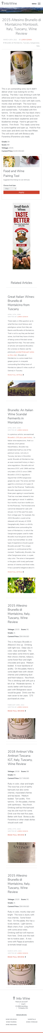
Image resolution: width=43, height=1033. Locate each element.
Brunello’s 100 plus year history (20, 437)
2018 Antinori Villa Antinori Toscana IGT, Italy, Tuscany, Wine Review (20, 758)
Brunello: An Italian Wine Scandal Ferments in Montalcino (20, 416)
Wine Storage (31, 1022)
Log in (23, 1004)
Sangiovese (34, 43)
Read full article (15, 375)
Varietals (32, 1019)
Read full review (16, 711)
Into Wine (23, 998)
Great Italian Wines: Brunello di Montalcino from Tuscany (21, 303)
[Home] (3, 3)
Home (4, 10)
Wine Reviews (11, 1019)
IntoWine (10, 3)
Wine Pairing (11, 1022)
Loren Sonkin (26, 40)
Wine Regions (11, 1024)
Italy (38, 46)
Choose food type (9, 185)
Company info (23, 1008)
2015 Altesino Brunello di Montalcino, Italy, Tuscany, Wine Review (19, 613)
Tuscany (26, 43)
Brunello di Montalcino (13, 43)
